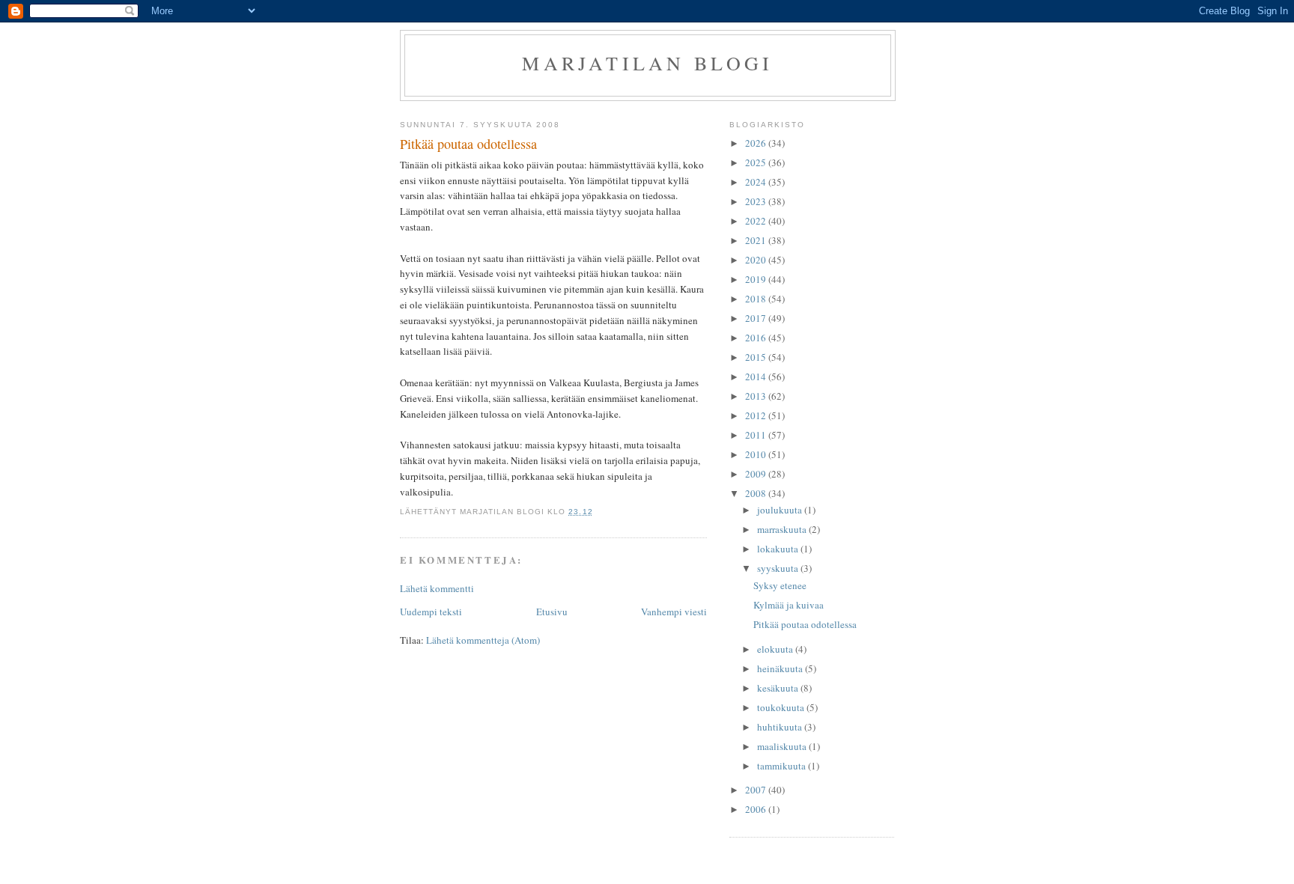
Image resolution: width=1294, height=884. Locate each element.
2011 (756, 435)
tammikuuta (782, 765)
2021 (756, 240)
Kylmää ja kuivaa (788, 605)
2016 (756, 337)
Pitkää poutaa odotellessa (805, 624)
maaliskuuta (783, 746)
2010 (756, 454)
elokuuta (776, 649)
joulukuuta (780, 509)
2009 (756, 474)
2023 (756, 201)
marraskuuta (783, 529)
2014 (756, 376)
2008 (756, 493)
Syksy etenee (780, 585)
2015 (756, 357)
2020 (756, 259)
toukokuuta (782, 707)
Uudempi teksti (431, 611)
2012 (756, 415)
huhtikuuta (780, 727)
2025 (756, 162)
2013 (756, 396)
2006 (756, 809)
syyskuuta (779, 568)
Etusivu (552, 611)
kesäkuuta (779, 688)
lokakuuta (779, 548)
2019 (756, 279)
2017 (756, 318)
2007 (756, 789)
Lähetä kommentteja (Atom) (483, 640)
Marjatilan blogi (647, 63)
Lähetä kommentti (437, 588)
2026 (756, 143)
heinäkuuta (781, 668)
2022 (756, 221)
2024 (756, 182)
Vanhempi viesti (674, 611)
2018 (756, 298)
